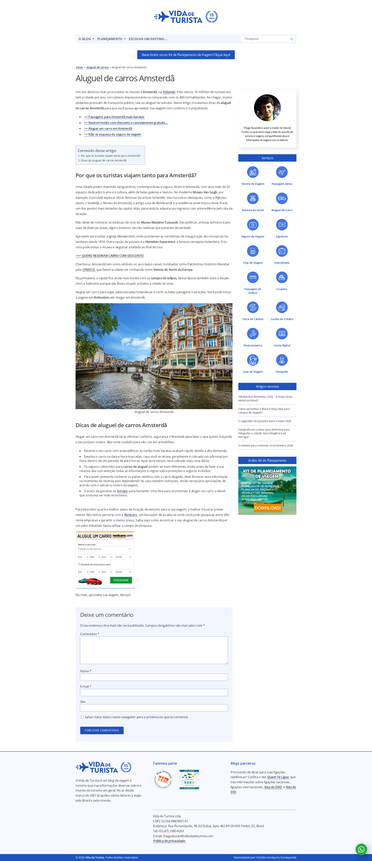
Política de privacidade (169, 841)
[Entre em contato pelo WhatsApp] (361, 849)
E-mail (85, 686)
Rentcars (130, 515)
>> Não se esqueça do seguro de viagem (112, 134)
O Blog (85, 39)
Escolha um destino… (148, 39)
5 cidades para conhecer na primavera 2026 (265, 445)
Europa (122, 491)
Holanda (169, 92)
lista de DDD (273, 787)
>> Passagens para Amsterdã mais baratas (114, 117)
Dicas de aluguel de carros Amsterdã (104, 160)
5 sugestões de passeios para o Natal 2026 (264, 421)
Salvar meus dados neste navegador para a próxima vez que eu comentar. (137, 717)
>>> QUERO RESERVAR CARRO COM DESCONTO (110, 256)
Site (82, 702)
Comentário (89, 634)
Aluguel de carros (97, 67)
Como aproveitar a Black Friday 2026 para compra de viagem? (264, 410)
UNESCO (89, 269)
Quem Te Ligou (278, 777)
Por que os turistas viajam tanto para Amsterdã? (110, 156)
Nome (85, 671)
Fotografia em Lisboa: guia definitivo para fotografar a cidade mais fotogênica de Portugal (264, 433)
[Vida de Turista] (186, 17)
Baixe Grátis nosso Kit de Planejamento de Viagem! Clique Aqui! (186, 55)
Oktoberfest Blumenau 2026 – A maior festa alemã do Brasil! (265, 398)
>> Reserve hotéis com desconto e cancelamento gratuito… (126, 123)
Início (79, 67)
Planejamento (110, 39)
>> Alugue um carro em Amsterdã (108, 128)
